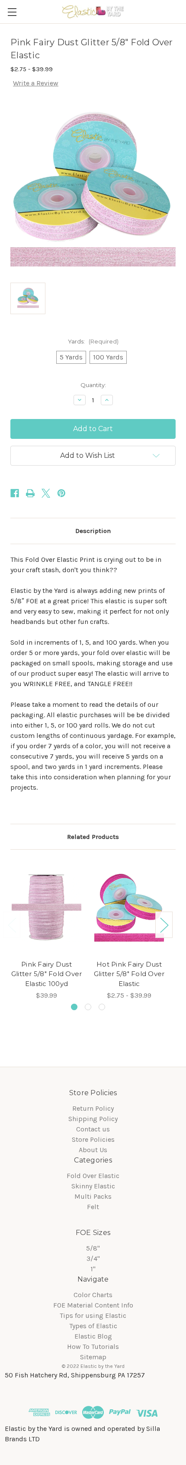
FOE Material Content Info (93, 1305)
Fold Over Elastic (93, 1176)
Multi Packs (93, 1196)
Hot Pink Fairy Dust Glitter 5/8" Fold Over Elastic (129, 974)
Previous (11, 924)
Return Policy (93, 1108)
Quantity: (93, 384)
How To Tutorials (93, 1346)
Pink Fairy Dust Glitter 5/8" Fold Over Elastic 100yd (46, 974)
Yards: (93, 341)
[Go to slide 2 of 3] (88, 1007)
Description (93, 531)
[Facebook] (14, 493)
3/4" (93, 1258)
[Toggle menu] (12, 12)
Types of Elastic (93, 1326)
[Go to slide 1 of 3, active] (74, 1007)
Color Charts (93, 1295)
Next (164, 924)
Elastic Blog (93, 1336)
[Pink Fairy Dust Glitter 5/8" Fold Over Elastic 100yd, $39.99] (46, 907)
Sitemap (93, 1357)
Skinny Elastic (93, 1186)
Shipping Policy (93, 1119)
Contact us (93, 1129)
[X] (46, 493)
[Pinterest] (61, 493)
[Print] (30, 493)
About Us (93, 1150)
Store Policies (93, 1139)
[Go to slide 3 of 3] (102, 1007)
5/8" (93, 1248)
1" (93, 1269)
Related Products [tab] (93, 837)
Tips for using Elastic (93, 1315)
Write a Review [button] (35, 83)
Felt (93, 1207)
